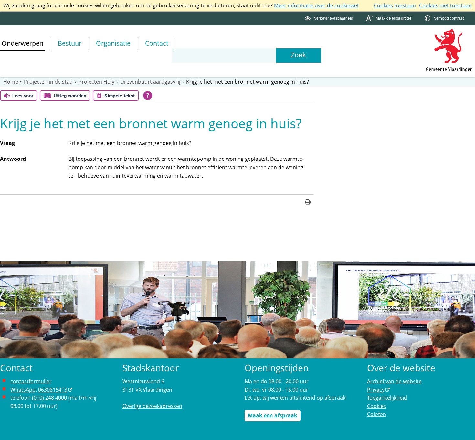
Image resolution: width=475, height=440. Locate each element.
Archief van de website (394, 381)
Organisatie (113, 43)
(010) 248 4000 (49, 397)
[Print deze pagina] (308, 203)
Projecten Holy (96, 81)
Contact (156, 43)
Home (10, 81)
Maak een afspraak (272, 415)
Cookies (376, 406)
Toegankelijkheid (387, 397)
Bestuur (69, 43)
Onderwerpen (22, 43)
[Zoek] (298, 55)
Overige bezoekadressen (152, 406)
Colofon (376, 414)
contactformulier (31, 381)
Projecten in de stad (48, 81)
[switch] (330, 18)
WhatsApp (23, 389)
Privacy (376, 389)
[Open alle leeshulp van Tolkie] (147, 95)
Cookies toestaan (395, 5)
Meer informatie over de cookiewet (316, 5)
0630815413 (52, 389)
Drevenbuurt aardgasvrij (150, 81)
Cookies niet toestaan (445, 5)
